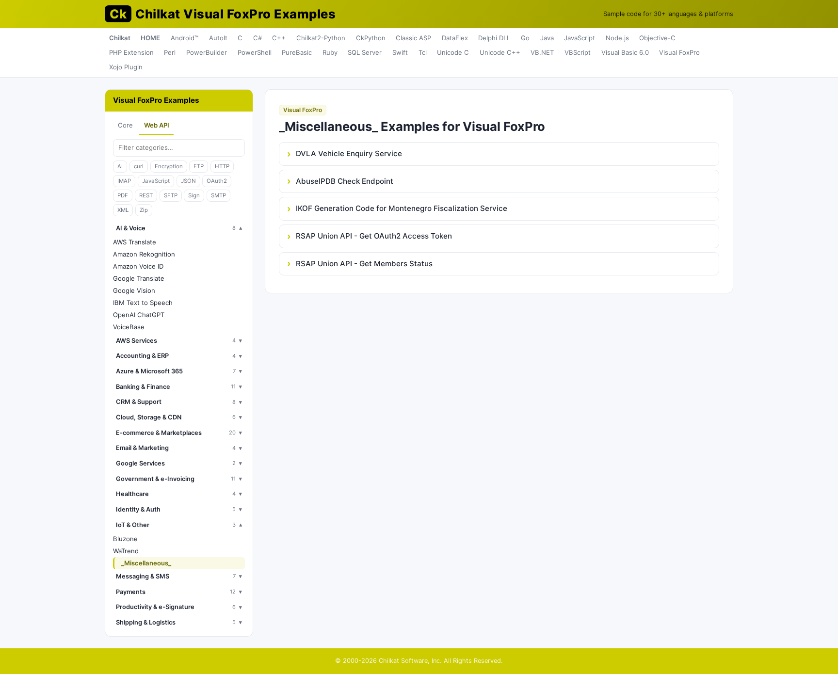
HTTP (222, 166)
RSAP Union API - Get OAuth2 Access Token (374, 236)
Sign (194, 195)
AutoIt (218, 38)
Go (525, 38)
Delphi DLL (494, 38)
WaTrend (126, 551)
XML (123, 210)
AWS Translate (134, 242)
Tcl (423, 52)
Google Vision (134, 290)
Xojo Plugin (126, 67)
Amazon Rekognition (144, 254)
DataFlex (455, 38)
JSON (188, 180)
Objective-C (657, 38)
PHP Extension (131, 52)
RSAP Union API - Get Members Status (364, 263)
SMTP (218, 195)
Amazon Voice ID (138, 266)
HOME (150, 38)
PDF (122, 195)
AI (120, 166)
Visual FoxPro (679, 52)
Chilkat (119, 38)
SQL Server (365, 52)
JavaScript (579, 38)
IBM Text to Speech (143, 302)
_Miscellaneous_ (146, 563)
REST (146, 195)
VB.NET (542, 52)
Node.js (617, 38)
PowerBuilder (206, 52)
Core (125, 125)
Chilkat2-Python (320, 38)
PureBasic (297, 52)
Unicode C (453, 52)
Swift (400, 52)
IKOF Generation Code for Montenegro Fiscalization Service (401, 208)
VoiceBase (129, 327)
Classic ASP (413, 38)
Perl (170, 52)
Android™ (184, 38)
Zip (144, 210)
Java (547, 38)
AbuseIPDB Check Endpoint (344, 181)
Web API (156, 125)
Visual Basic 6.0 (625, 52)
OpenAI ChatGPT (138, 315)
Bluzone (125, 539)
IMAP (124, 180)
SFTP (170, 195)
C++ (279, 38)
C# (257, 38)
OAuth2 (217, 180)
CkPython (371, 38)
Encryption (169, 166)
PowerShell (255, 52)
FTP (198, 166)
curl (139, 166)
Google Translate (138, 278)
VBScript (577, 52)
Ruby (330, 52)
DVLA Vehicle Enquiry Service (349, 153)
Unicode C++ (500, 52)
